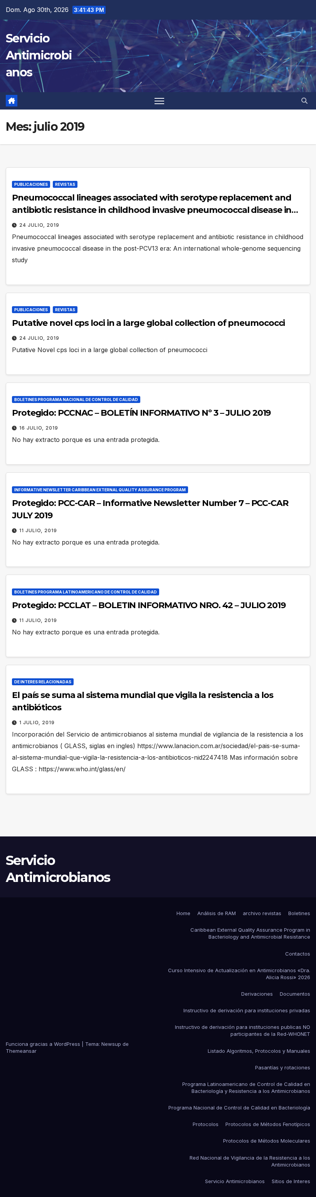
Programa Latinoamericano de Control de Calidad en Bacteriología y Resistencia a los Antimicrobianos (246, 1087)
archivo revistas (262, 913)
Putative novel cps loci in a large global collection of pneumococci (148, 323)
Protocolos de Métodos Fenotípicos (267, 1124)
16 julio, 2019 (38, 428)
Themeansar (21, 1051)
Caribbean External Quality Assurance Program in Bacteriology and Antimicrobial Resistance (250, 933)
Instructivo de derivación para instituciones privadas (246, 1010)
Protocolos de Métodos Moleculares (266, 1141)
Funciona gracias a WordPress (44, 1044)
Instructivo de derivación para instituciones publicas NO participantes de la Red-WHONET (242, 1030)
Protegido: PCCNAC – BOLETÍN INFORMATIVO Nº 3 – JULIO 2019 (141, 413)
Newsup (111, 1044)
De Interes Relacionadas (42, 681)
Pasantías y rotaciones (282, 1067)
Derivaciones (257, 994)
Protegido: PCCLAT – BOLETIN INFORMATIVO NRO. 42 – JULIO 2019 (149, 605)
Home (183, 913)
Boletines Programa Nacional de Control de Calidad (76, 399)
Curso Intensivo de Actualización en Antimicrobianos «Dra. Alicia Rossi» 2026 (239, 973)
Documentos (295, 994)
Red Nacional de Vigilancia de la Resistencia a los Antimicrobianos (250, 1161)
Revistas (65, 184)
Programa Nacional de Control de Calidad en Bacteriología (239, 1107)
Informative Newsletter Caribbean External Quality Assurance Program (100, 489)
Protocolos (206, 1124)
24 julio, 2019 (39, 225)
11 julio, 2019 (38, 530)
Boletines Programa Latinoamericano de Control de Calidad (85, 592)
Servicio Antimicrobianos (39, 55)
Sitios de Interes (291, 1181)
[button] (304, 101)
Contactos (297, 954)
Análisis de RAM (216, 913)
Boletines (299, 913)
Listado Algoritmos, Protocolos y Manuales (259, 1051)
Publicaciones (31, 184)
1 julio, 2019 (37, 722)
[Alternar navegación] (159, 101)
